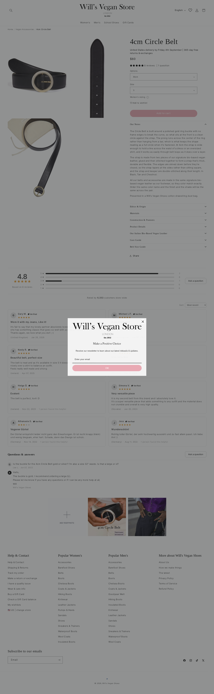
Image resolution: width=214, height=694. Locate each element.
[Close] (142, 321)
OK (107, 368)
